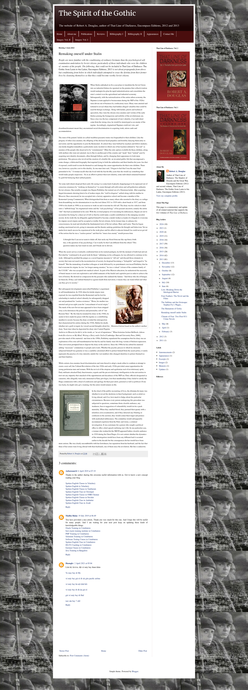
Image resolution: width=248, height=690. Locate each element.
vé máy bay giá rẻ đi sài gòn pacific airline (83, 578)
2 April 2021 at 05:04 (83, 563)
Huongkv (70, 563)
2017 (161, 243)
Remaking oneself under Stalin (173, 312)
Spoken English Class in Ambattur (80, 500)
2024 (161, 224)
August (165, 278)
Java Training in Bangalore (76, 550)
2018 (161, 239)
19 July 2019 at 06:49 (87, 515)
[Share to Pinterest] (105, 453)
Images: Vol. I (81, 39)
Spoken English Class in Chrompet (80, 491)
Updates (162, 369)
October (165, 270)
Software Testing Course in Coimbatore (82, 539)
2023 (161, 228)
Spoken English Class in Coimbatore (80, 542)
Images (162, 362)
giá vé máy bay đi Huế (75, 595)
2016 (161, 247)
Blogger (135, 671)
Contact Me (168, 33)
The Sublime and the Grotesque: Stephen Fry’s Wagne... (174, 303)
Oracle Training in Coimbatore (78, 528)
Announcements (165, 352)
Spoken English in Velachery (77, 486)
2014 (161, 255)
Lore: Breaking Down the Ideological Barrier (171, 290)
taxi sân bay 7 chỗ (73, 601)
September (166, 274)
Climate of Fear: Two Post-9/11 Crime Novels (174, 317)
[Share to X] (99, 453)
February (166, 331)
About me (71, 33)
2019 (161, 235)
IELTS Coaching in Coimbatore (79, 545)
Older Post (142, 650)
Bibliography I (116, 33)
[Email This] (94, 453)
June (164, 286)
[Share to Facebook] (102, 453)
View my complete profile (167, 195)
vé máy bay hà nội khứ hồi (76, 584)
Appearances (152, 33)
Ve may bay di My (73, 572)
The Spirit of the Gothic (97, 13)
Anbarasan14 (71, 470)
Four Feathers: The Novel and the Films (175, 297)
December (166, 262)
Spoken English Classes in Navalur (80, 497)
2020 (161, 231)
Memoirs (162, 365)
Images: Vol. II (63, 39)
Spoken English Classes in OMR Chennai (82, 494)
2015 (161, 251)
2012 (161, 336)
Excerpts (162, 359)
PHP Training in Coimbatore (77, 533)
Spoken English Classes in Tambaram (81, 488)
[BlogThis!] (97, 453)
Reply (68, 507)
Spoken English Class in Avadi (78, 503)
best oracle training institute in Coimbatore (83, 530)
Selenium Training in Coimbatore (79, 536)
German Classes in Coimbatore (78, 547)
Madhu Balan (72, 515)
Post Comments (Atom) (79, 655)
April (164, 327)
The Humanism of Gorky (171, 308)
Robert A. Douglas (177, 171)
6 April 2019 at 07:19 (87, 471)
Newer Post (64, 650)
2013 (161, 259)
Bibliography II (135, 33)
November (166, 266)
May (164, 323)
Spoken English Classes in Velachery (80, 483)
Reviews (101, 33)
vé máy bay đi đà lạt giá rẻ (76, 589)
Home (59, 33)
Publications (86, 33)
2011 (161, 340)
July (164, 282)
